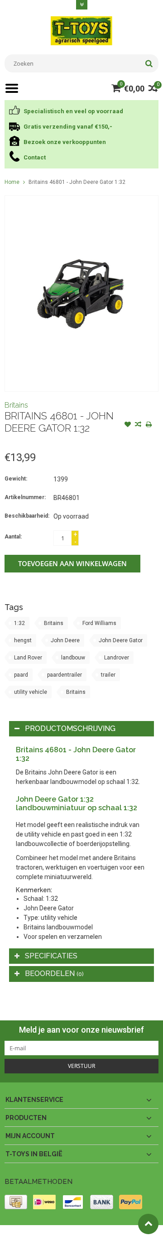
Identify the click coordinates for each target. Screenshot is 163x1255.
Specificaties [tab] (51, 956)
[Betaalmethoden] (16, 1202)
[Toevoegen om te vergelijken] (138, 425)
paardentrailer (64, 675)
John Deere (65, 640)
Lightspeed (48, 1244)
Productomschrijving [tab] (70, 728)
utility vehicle (30, 692)
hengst (23, 640)
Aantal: (13, 537)
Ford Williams (99, 623)
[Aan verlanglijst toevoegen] (128, 425)
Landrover (116, 657)
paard (21, 675)
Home (12, 182)
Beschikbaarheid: (27, 516)
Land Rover (28, 657)
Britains (16, 405)
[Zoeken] (148, 63)
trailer (108, 675)
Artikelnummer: (25, 497)
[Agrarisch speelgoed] (81, 30)
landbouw (73, 657)
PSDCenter (123, 1236)
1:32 (19, 623)
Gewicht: (16, 479)
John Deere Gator (121, 640)
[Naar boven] (148, 1224)
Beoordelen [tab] (54, 973)
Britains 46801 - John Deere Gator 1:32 (77, 182)
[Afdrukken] (148, 425)
